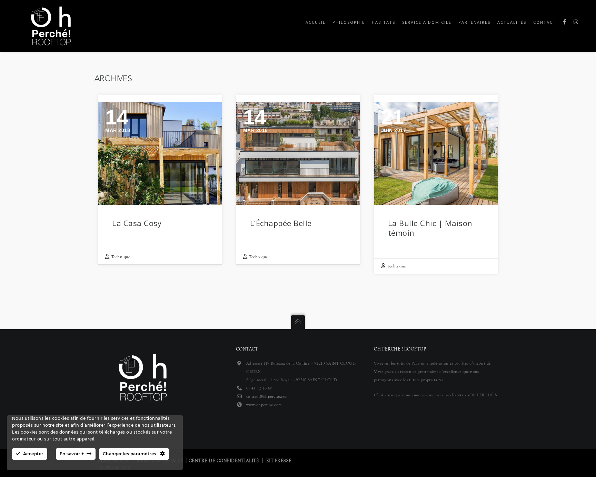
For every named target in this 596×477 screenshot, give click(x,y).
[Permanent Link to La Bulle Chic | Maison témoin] (436, 153)
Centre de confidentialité (224, 460)
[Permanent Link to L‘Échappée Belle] (298, 153)
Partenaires (474, 22)
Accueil (316, 22)
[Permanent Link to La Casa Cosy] (160, 153)
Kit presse (279, 460)
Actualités (511, 22)
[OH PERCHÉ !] (51, 25)
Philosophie (348, 22)
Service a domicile (426, 22)
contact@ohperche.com (267, 396)
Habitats (383, 22)
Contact (544, 22)
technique (120, 256)
